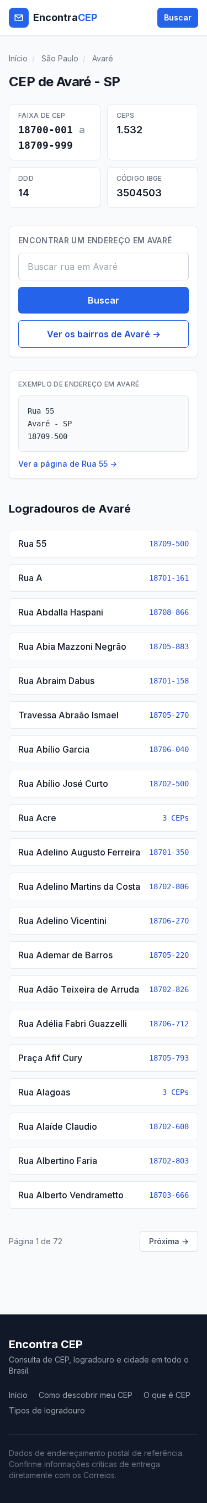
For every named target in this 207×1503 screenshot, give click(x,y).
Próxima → (169, 1241)
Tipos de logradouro (47, 1410)
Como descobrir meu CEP (85, 1395)
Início (18, 58)
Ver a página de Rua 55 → (67, 463)
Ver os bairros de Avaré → (104, 334)
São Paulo (59, 58)
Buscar (178, 17)
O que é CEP (167, 1395)
